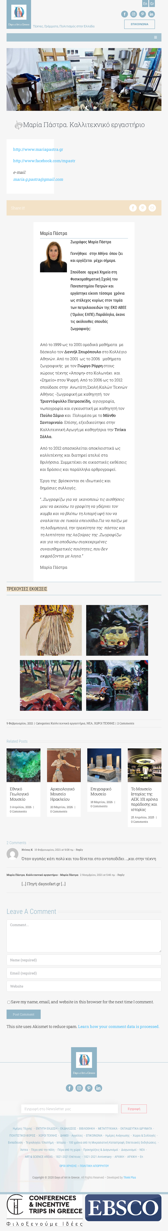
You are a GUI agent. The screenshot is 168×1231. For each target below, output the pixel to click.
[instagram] (133, 14)
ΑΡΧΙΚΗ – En (135, 1156)
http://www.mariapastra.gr (38, 149)
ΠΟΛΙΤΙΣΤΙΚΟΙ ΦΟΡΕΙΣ (22, 1135)
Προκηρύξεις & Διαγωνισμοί (100, 1149)
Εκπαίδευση (15, 1142)
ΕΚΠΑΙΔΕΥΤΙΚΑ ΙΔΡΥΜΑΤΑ (136, 1128)
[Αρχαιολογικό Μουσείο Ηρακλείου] (64, 751)
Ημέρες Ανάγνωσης (117, 1135)
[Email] (152, 208)
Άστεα (24, 1149)
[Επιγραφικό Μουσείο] (104, 751)
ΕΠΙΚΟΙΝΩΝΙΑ (94, 1135)
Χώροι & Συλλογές (144, 1135)
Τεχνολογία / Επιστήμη (40, 1142)
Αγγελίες (77, 1135)
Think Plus (129, 1177)
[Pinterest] (142, 208)
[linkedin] (151, 14)
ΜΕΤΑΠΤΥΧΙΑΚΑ (107, 1128)
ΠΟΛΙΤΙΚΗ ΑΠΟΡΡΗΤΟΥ (94, 1166)
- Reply (78, 849)
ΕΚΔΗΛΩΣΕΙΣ (68, 1128)
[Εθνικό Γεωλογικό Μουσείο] (23, 751)
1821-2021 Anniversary (98, 1156)
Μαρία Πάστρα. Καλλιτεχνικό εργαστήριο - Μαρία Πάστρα (42, 874)
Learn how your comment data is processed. (118, 1026)
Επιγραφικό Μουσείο (101, 791)
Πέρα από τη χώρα (69, 1149)
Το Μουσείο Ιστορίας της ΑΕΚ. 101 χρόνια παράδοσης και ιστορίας (144, 799)
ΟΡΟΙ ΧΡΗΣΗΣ (68, 1166)
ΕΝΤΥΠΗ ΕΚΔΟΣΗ (46, 1128)
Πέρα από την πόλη (42, 1149)
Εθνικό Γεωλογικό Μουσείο (19, 794)
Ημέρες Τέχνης (23, 1128)
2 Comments (125, 723)
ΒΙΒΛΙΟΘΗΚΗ (87, 1128)
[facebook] (124, 14)
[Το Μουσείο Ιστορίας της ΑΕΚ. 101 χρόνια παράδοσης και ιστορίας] (145, 751)
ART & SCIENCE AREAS (38, 1156)
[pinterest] (142, 14)
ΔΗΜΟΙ (64, 1135)
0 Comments (18, 811)
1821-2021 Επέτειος (68, 1156)
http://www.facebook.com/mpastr (44, 160)
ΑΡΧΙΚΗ (119, 1156)
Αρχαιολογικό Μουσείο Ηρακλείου (62, 794)
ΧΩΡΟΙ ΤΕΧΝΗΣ (104, 723)
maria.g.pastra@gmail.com (38, 179)
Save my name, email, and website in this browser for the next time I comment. (82, 1001)
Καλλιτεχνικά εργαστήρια (68, 723)
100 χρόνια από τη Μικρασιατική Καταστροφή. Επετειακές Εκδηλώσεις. (113, 1142)
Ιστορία (61, 1142)
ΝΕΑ (90, 723)
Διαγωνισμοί (128, 1149)
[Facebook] (133, 208)
